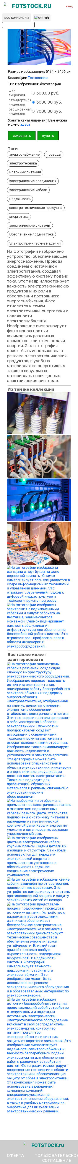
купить (48, 136)
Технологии (38, 78)
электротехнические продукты (35, 208)
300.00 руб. (47, 93)
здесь (25, 124)
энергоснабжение (24, 154)
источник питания (25, 172)
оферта (15, 1155)
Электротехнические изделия (35, 243)
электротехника (23, 163)
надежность (20, 199)
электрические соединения (32, 181)
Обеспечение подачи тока (31, 234)
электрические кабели (28, 190)
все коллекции (16, 18)
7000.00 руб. (48, 111)
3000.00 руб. (48, 102)
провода (54, 154)
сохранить (22, 136)
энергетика (19, 217)
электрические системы (29, 225)
